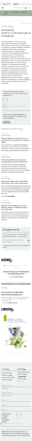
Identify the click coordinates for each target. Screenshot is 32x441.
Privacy (4, 422)
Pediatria (16, 284)
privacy (5, 247)
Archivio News (15, 12)
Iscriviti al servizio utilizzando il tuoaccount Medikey (12, 241)
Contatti (4, 418)
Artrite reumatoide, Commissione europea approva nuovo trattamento (14, 161)
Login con (5, 4)
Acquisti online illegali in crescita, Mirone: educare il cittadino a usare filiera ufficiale (14, 207)
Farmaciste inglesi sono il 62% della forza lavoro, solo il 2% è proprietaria (14, 182)
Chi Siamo (5, 416)
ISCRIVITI (7, 122)
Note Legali (5, 420)
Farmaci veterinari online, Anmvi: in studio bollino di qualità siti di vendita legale (15, 140)
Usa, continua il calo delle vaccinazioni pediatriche (12, 293)
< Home (6, 12)
